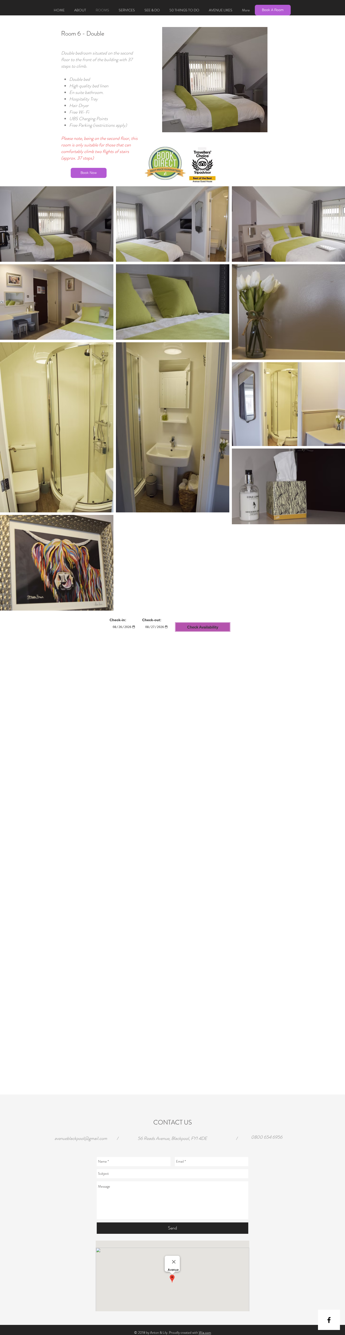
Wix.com (205, 1332)
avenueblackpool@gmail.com (81, 1138)
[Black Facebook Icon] (329, 1320)
